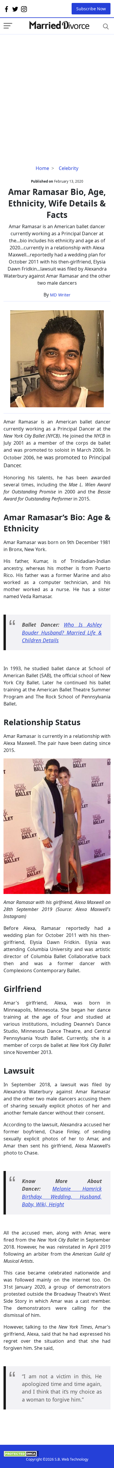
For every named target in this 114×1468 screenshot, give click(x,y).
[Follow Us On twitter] (15, 9)
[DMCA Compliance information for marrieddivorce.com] (57, 1454)
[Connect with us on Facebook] (6, 9)
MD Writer (60, 295)
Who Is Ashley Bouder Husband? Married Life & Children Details (62, 632)
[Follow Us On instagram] (24, 9)
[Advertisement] (57, 91)
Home (42, 168)
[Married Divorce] (59, 25)
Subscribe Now (91, 8)
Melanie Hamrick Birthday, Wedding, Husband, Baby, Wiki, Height (62, 1196)
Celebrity (68, 168)
